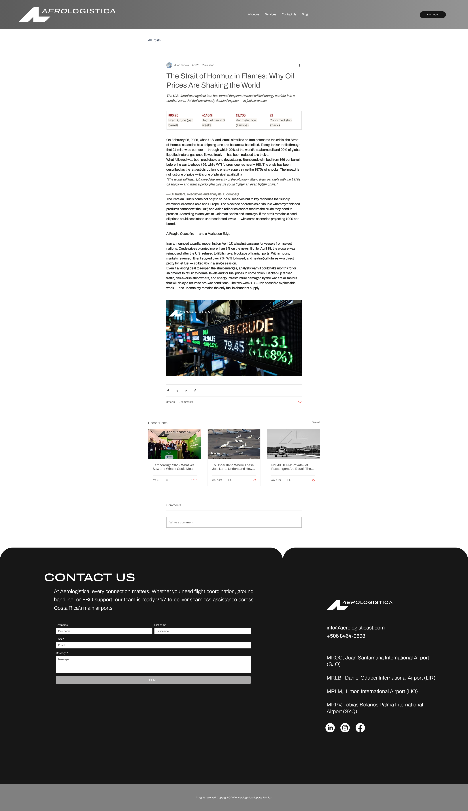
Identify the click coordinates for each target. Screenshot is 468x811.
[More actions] (299, 65)
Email (60, 639)
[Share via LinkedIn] (186, 390)
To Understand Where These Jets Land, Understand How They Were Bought (233, 467)
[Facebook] (360, 727)
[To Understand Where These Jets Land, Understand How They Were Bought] (234, 444)
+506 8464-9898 (346, 636)
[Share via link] (195, 390)
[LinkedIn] (330, 727)
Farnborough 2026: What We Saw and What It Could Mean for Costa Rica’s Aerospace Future (174, 467)
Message (62, 653)
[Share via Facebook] (168, 390)
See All (316, 422)
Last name (160, 625)
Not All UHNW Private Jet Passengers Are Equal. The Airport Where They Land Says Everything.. (291, 467)
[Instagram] (345, 727)
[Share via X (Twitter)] (177, 390)
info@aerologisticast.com (356, 628)
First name (62, 625)
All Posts (154, 40)
